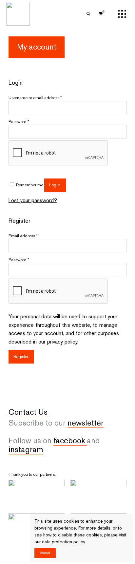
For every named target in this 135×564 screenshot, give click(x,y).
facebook (70, 440)
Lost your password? (33, 200)
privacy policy (62, 341)
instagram (26, 449)
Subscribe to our (56, 423)
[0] (101, 14)
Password (19, 121)
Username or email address (35, 97)
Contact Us (28, 412)
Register (21, 356)
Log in (55, 184)
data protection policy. (64, 541)
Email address (23, 235)
